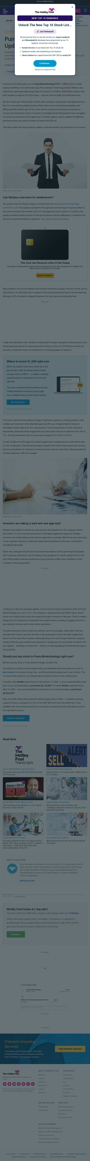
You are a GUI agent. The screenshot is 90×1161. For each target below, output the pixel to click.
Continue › (45, 63)
